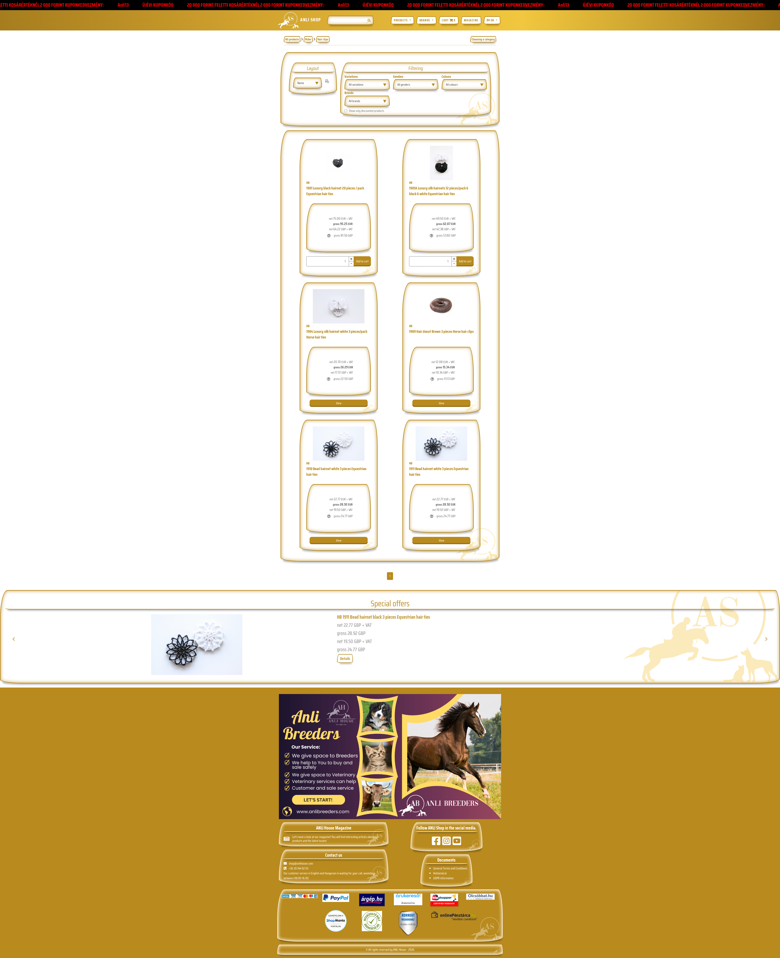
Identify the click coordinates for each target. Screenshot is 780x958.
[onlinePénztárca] (444, 916)
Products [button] (401, 20)
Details (345, 658)
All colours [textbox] (452, 84)
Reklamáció (440, 873)
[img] (369, 20)
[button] (61, 645)
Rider (308, 39)
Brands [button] (425, 20)
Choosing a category (483, 39)
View (338, 403)
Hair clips (322, 39)
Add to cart (370, 261)
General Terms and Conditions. (450, 868)
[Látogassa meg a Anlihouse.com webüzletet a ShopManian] (336, 920)
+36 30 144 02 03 (298, 868)
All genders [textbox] (403, 84)
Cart (448, 20)
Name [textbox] (300, 82)
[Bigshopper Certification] (444, 900)
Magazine (471, 20)
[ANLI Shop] (408, 923)
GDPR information (443, 878)
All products (292, 39)
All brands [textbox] (354, 101)
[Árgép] (372, 900)
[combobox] (307, 83)
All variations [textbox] (356, 84)
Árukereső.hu (408, 903)
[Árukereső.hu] (408, 897)
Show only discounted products (366, 110)
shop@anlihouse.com (301, 863)
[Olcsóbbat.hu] (480, 897)
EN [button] (492, 20)
